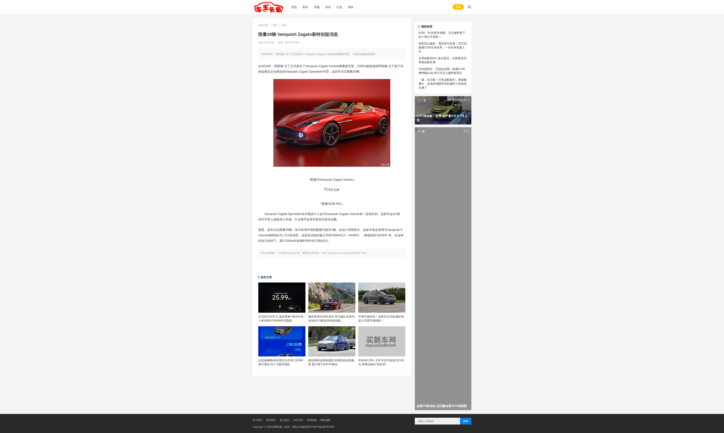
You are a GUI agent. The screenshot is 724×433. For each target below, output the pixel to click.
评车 (328, 7)
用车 (351, 7)
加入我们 (285, 420)
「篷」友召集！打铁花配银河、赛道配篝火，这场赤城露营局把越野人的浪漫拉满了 (443, 83)
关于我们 (257, 420)
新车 (305, 7)
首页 (294, 7)
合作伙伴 (298, 420)
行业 (339, 7)
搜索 (465, 421)
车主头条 (270, 42)
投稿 (458, 6)
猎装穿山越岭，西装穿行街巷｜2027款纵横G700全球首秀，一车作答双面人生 (443, 47)
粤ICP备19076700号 (323, 426)
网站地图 (325, 420)
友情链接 (312, 420)
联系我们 (271, 420)
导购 (317, 7)
